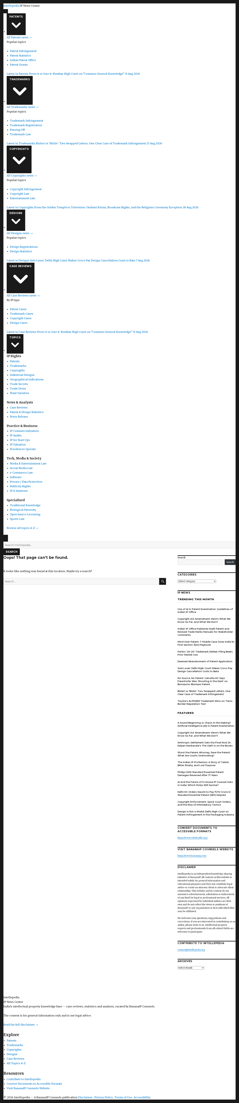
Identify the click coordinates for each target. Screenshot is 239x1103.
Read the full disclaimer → (20, 1024)
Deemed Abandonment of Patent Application (205, 661)
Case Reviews (20, 266)
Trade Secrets (19, 384)
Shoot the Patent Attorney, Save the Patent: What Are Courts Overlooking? (204, 754)
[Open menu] (5, 11)
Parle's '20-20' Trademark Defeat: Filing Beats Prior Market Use (205, 653)
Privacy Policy (103, 1097)
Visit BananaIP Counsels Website (28, 1088)
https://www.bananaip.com (192, 855)
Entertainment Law (22, 198)
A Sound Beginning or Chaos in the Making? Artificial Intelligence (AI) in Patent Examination (206, 724)
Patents (16, 16)
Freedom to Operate (23, 449)
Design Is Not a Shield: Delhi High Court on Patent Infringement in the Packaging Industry (206, 813)
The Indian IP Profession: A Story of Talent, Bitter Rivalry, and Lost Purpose (203, 764)
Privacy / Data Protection (26, 481)
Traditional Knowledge (25, 505)
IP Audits (16, 435)
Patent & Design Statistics (27, 412)
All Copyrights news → (22, 175)
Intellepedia (11, 5)
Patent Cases (18, 309)
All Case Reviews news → (23, 295)
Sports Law (17, 518)
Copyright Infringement (26, 189)
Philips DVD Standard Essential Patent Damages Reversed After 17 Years (201, 774)
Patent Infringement (23, 51)
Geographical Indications (27, 379)
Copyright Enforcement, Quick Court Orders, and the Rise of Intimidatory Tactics (204, 803)
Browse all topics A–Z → (22, 528)
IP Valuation (18, 444)
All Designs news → (20, 233)
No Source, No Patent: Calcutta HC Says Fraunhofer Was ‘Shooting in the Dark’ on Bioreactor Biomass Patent (203, 681)
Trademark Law (20, 134)
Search (12, 551)
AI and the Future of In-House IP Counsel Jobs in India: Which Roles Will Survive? (205, 784)
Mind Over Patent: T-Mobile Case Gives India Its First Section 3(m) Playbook (206, 643)
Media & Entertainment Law (28, 463)
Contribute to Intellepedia (23, 1079)
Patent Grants (19, 64)
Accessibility (142, 1097)
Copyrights (19, 148)
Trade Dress (18, 388)
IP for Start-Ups (20, 440)
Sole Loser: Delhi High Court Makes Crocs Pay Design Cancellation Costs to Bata (205, 670)
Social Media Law (21, 468)
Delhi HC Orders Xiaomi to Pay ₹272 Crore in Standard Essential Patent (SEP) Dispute (204, 793)
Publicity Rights (20, 486)
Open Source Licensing (25, 514)
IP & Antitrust (19, 490)
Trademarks (19, 79)
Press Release (19, 416)
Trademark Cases (21, 313)
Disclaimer (85, 1097)
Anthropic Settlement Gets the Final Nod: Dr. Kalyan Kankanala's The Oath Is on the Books (205, 744)
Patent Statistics (20, 55)
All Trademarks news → (22, 107)
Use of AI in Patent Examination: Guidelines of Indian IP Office (205, 611)
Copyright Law (19, 193)
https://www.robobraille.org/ (193, 837)
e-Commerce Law (21, 472)
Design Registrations (24, 246)
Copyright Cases (21, 318)
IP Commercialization (24, 430)
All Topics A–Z (16, 1063)
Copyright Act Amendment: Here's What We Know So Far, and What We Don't (204, 620)
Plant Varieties (19, 393)
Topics (15, 337)
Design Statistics (21, 251)
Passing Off (17, 129)
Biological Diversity (23, 509)
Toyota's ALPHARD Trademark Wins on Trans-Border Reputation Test (205, 703)
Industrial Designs (22, 374)
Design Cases (18, 322)
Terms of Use (123, 1097)
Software (15, 477)
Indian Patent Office (23, 60)
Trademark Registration (26, 125)
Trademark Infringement (26, 120)
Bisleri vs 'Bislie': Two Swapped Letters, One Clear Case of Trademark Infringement (204, 693)
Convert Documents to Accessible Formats (34, 1083)
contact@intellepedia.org (191, 949)
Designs (15, 213)
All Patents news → (19, 37)
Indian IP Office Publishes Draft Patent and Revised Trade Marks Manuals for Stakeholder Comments (205, 631)
